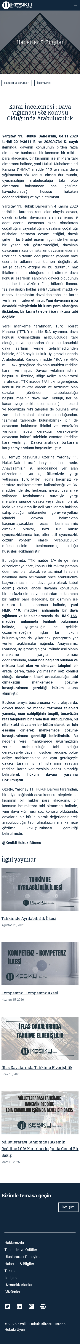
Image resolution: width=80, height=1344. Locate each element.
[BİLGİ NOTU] (40, 889)
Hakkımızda (14, 1243)
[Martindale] (43, 1306)
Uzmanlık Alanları (18, 1285)
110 (17, 610)
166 (74, 616)
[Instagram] (31, 1306)
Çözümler (12, 1292)
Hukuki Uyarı (14, 1329)
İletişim (68, 1207)
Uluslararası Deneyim (22, 1257)
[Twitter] (7, 1306)
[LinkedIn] (19, 1306)
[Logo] (17, 5)
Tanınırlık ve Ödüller (20, 1250)
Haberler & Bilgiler (19, 1264)
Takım (9, 1271)
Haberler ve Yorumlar (16, 82)
